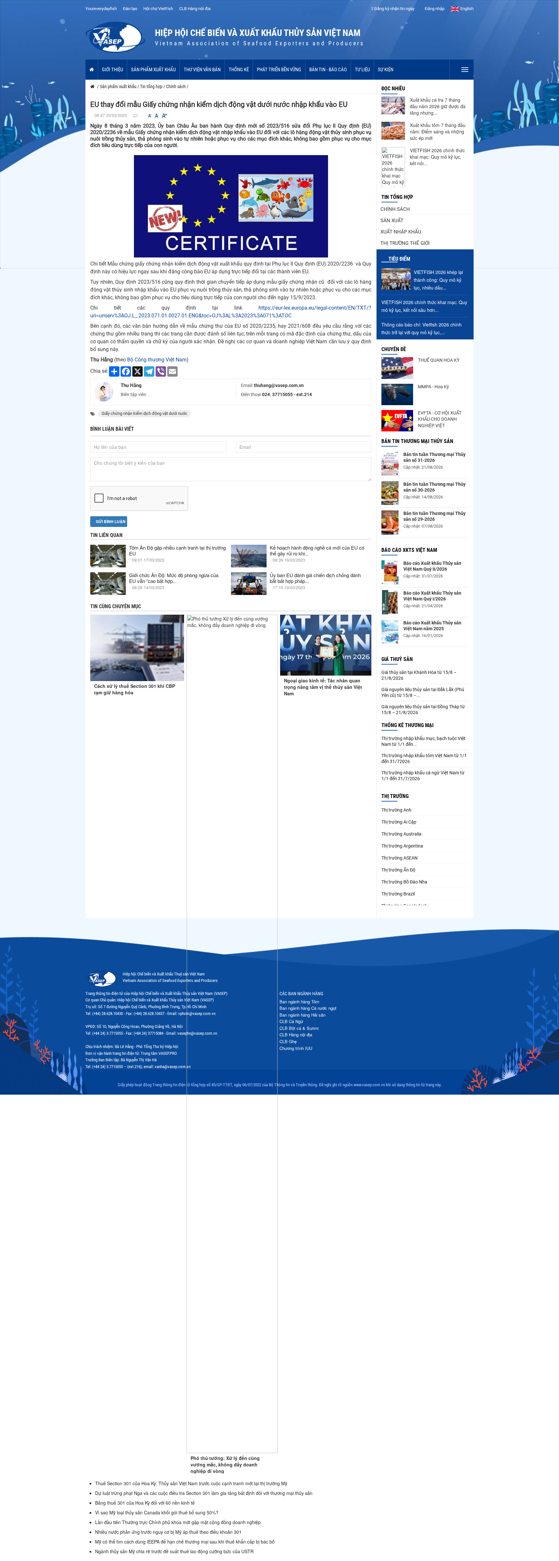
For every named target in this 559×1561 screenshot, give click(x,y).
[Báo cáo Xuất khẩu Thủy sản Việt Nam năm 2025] (390, 632)
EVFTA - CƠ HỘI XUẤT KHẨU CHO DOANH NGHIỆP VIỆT (439, 419)
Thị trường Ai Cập (398, 822)
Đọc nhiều (393, 88)
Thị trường (395, 796)
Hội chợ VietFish (158, 8)
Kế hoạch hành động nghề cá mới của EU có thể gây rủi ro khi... (317, 550)
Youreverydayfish (101, 8)
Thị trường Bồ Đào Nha (404, 881)
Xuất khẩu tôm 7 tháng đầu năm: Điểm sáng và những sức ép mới (438, 131)
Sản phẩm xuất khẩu (153, 70)
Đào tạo (130, 8)
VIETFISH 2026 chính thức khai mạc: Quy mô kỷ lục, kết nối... (437, 156)
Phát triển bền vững (279, 70)
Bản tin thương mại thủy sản (417, 441)
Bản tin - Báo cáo (328, 70)
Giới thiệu (112, 70)
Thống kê (239, 70)
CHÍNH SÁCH (395, 209)
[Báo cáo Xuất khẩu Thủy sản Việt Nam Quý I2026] (390, 602)
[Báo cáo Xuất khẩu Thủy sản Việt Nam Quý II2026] (390, 572)
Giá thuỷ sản (397, 659)
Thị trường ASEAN (399, 857)
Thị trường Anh (396, 810)
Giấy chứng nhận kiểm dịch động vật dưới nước (144, 413)
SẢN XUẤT (391, 220)
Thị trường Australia (401, 834)
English (466, 8)
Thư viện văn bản (202, 70)
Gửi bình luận (110, 521)
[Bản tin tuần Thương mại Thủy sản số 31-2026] (390, 463)
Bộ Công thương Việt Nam (156, 360)
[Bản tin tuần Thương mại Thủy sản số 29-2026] (390, 522)
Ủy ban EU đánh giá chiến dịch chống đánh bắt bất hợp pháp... (315, 578)
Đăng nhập (434, 8)
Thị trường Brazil (398, 893)
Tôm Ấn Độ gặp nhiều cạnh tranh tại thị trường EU (177, 550)
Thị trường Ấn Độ (398, 869)
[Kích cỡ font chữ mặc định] (156, 115)
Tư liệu (362, 70)
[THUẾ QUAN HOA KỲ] (397, 368)
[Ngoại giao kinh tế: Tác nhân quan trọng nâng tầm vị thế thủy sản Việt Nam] (325, 645)
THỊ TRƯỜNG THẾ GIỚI (405, 243)
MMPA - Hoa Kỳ (433, 386)
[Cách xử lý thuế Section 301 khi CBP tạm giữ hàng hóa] (137, 648)
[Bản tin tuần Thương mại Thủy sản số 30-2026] (390, 493)
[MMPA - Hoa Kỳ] (397, 394)
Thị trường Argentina (402, 846)
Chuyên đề (393, 349)
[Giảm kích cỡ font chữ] (149, 116)
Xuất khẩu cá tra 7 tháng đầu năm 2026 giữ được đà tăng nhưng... (438, 106)
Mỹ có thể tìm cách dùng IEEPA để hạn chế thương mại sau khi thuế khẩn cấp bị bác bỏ (185, 1541)
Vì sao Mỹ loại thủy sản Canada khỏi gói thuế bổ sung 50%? (156, 1512)
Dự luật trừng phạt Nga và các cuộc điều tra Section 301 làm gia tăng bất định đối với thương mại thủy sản (203, 1493)
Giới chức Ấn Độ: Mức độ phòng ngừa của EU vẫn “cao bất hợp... (173, 578)
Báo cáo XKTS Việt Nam (409, 550)
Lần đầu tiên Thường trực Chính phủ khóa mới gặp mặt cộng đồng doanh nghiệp (178, 1522)
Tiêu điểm (399, 259)
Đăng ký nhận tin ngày (393, 8)
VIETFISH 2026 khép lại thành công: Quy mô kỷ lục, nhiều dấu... (438, 280)
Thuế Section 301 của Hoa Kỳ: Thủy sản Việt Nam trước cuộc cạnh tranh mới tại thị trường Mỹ (191, 1483)
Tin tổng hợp (397, 197)
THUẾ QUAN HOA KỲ (438, 360)
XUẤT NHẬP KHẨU (400, 232)
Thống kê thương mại (407, 725)
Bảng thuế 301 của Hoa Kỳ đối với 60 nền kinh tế (145, 1502)
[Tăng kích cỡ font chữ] (164, 116)
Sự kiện (385, 70)
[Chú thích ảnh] (231, 206)
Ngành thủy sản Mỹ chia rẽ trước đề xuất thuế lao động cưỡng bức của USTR (174, 1551)
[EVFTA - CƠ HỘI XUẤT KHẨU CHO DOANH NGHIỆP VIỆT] (397, 420)
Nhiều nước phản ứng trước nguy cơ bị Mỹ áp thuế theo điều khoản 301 (168, 1532)
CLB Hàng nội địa (195, 8)
